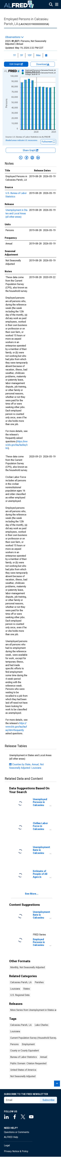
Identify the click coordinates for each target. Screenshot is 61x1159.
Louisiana (15, 988)
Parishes (39, 982)
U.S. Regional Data (19, 995)
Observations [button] (13, 37)
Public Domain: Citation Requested (28, 1063)
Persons (14, 1044)
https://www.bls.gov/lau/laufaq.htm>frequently (16, 727)
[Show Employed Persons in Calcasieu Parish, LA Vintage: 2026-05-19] (41, 73)
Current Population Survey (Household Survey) (33, 1037)
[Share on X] (21, 157)
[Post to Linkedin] (38, 157)
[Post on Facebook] (26, 157)
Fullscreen (47, 141)
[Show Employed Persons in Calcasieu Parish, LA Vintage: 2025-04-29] (41, 71)
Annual (43, 1057)
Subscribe (48, 1100)
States (26, 988)
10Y (30, 55)
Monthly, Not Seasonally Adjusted (27, 967)
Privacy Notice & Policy (16, 1151)
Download (41, 64)
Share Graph (29, 150)
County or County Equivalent (24, 1050)
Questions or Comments (16, 1132)
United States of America (23, 1069)
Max (38, 55)
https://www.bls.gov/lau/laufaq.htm (16, 445)
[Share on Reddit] (32, 157)
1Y (14, 55)
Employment (28, 1044)
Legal (7, 1145)
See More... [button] (31, 893)
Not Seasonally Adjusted (22, 1076)
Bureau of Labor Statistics (23, 1057)
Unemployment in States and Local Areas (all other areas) (16, 213)
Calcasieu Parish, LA (21, 982)
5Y (21, 55)
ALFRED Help (11, 1137)
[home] (19, 4)
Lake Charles (41, 1025)
